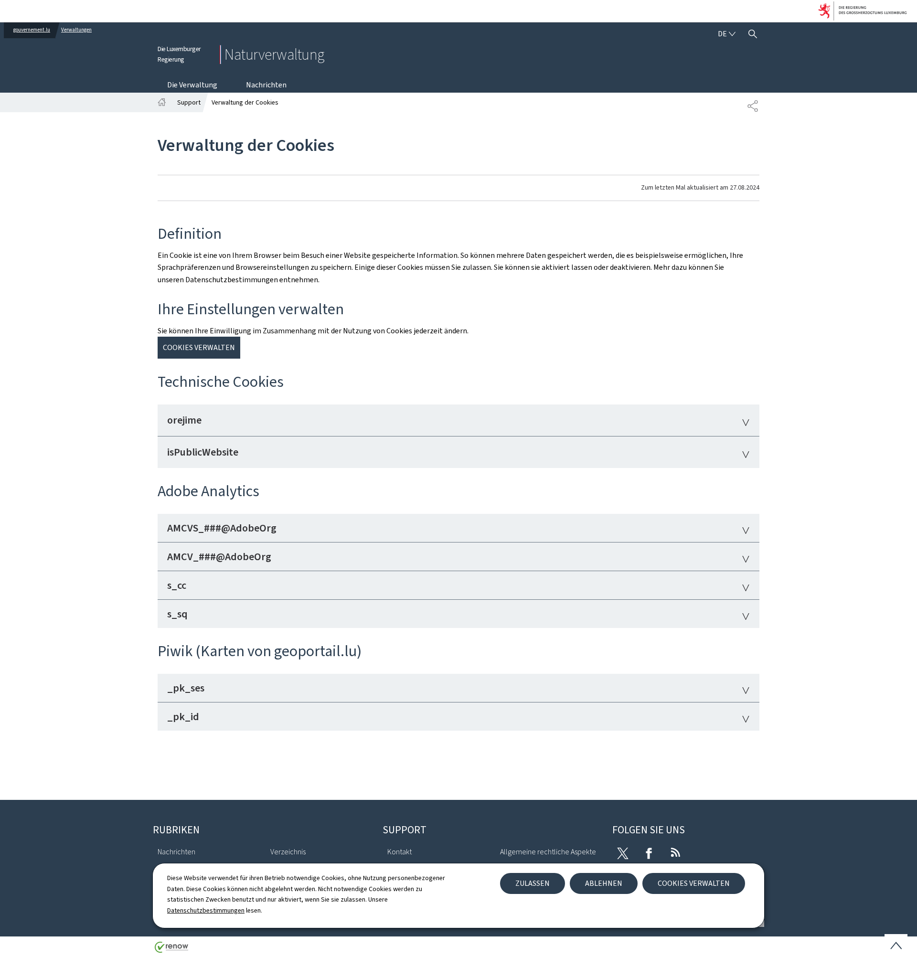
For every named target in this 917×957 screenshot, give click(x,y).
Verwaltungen (76, 29)
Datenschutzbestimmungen (206, 910)
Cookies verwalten (694, 883)
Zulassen (532, 883)
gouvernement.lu (31, 29)
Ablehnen (603, 883)
